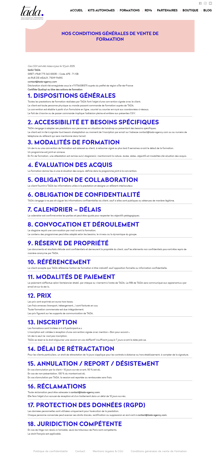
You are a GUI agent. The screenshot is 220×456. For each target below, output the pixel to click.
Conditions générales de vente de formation (159, 451)
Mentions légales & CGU (108, 451)
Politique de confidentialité (50, 451)
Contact (80, 451)
